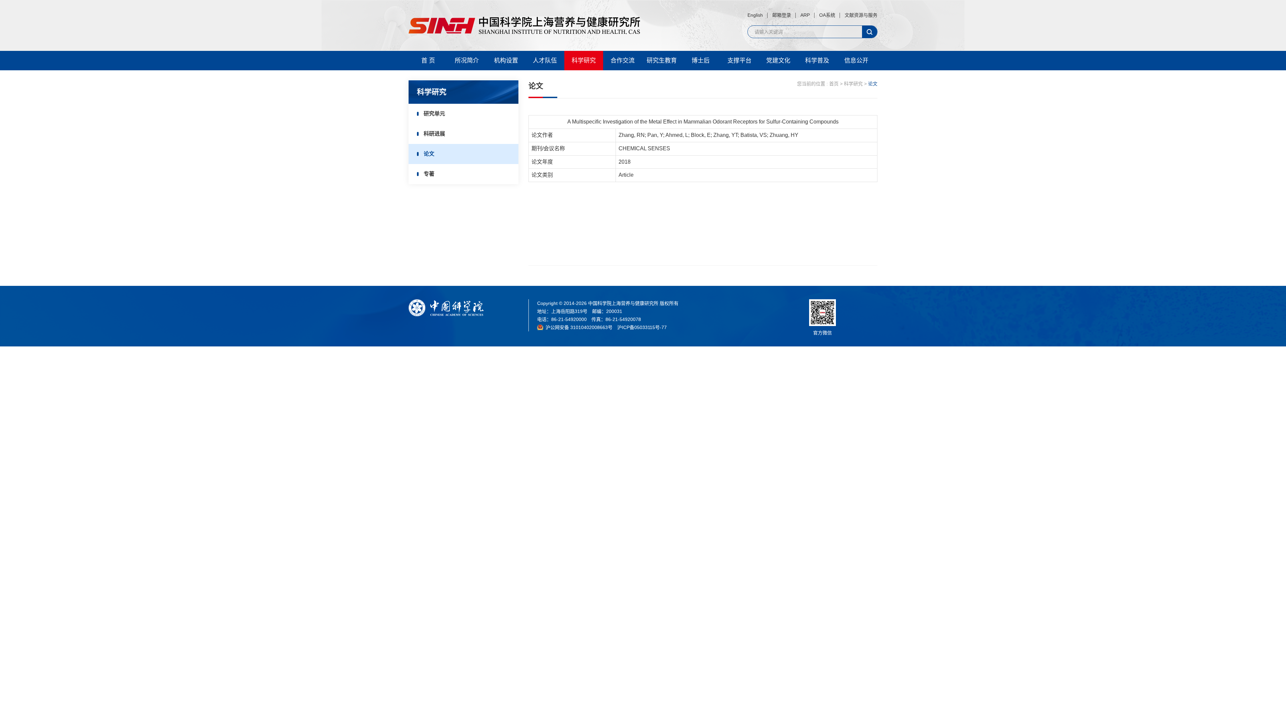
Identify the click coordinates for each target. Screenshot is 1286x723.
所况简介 (467, 60)
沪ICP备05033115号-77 (642, 327)
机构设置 (506, 60)
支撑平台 (739, 60)
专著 (429, 174)
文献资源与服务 (861, 15)
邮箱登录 (781, 15)
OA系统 (827, 15)
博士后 (701, 60)
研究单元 (434, 113)
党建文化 (778, 60)
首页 (834, 83)
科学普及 (817, 60)
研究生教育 (662, 60)
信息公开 (856, 60)
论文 (429, 154)
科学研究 (584, 60)
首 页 (428, 60)
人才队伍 (545, 60)
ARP (805, 15)
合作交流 (623, 60)
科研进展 (434, 134)
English (755, 15)
